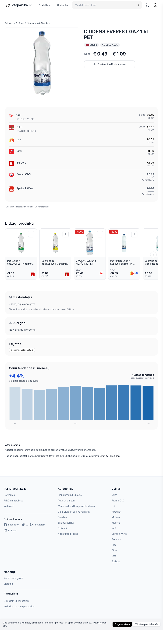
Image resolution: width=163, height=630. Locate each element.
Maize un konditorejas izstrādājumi (76, 506)
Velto (114, 495)
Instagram (40, 524)
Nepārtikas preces (68, 533)
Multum (116, 517)
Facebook (13, 524)
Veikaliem (9, 506)
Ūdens (31, 23)
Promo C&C (24, 174)
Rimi (19, 151)
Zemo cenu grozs (13, 578)
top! (19, 114)
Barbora (21, 162)
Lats (19, 139)
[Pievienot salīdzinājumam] (31, 234)
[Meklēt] (138, 5)
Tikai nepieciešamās (146, 624)
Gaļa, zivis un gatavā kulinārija (74, 511)
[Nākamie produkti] (153, 255)
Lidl (113, 506)
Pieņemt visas (122, 624)
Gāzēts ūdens (43, 23)
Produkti (43, 5)
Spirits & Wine (25, 188)
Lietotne (8, 583)
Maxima (116, 522)
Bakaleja (62, 517)
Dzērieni (20, 23)
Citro (19, 127)
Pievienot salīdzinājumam (111, 64)
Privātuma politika (13, 500)
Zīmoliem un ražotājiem (16, 600)
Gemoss (116, 539)
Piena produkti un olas (70, 495)
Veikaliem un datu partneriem (19, 606)
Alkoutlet (116, 511)
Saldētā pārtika (66, 522)
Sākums (9, 23)
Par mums (9, 495)
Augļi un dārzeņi (66, 500)
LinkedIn (12, 530)
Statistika (62, 5)
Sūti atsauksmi (88, 456)
